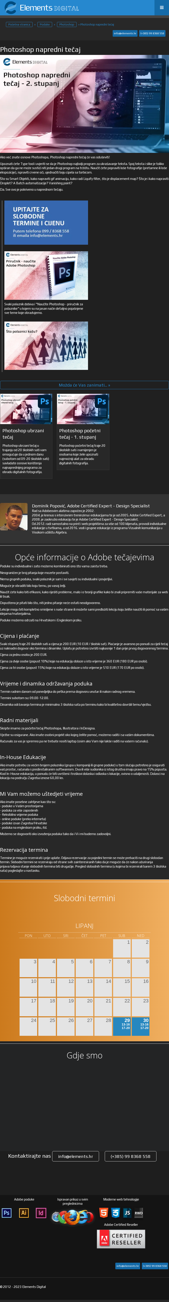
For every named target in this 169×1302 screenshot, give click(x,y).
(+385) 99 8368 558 (152, 33)
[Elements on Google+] (164, 1288)
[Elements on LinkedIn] (164, 1271)
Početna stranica (19, 24)
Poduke (45, 24)
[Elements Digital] (41, 7)
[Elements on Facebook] (164, 1238)
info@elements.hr (125, 33)
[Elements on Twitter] (164, 1255)
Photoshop (66, 24)
